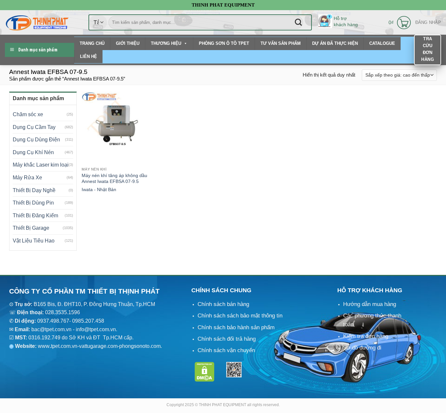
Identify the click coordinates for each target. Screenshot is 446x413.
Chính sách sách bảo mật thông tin (240, 316)
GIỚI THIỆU (127, 43)
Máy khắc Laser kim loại (41, 165)
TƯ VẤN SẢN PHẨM (281, 43)
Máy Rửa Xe (27, 177)
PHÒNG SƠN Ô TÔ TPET (224, 43)
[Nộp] (298, 22)
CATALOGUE (382, 43)
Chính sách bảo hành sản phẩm (236, 327)
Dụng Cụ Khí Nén (33, 152)
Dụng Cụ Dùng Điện (36, 139)
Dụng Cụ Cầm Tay (34, 127)
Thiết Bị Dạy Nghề (34, 190)
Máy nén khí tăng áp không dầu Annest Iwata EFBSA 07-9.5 (114, 178)
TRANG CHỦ (92, 43)
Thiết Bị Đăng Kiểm (35, 215)
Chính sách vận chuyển (226, 350)
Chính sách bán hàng (223, 304)
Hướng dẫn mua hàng (369, 304)
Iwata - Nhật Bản (99, 189)
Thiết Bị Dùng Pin (33, 203)
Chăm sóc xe (28, 114)
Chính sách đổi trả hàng (227, 339)
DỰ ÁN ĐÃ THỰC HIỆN (335, 43)
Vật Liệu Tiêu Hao (34, 240)
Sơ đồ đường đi (362, 348)
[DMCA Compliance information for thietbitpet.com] (205, 371)
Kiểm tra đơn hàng (365, 336)
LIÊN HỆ (88, 56)
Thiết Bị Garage (31, 228)
